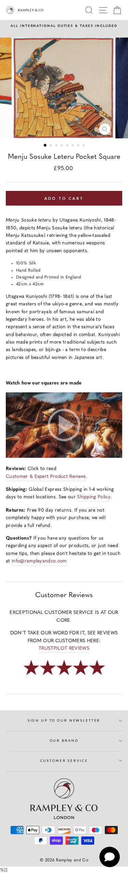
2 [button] (51, 146)
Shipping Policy (94, 497)
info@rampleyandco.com (39, 561)
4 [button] (62, 146)
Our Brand (64, 740)
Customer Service (64, 761)
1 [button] (45, 145)
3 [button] (57, 146)
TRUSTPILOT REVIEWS (64, 648)
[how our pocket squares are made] (64, 456)
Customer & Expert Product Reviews (46, 476)
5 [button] (68, 146)
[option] (64, 26)
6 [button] (73, 146)
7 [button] (79, 146)
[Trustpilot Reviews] (64, 675)
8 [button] (84, 146)
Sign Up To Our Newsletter (64, 720)
